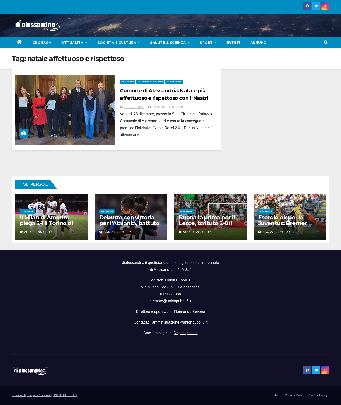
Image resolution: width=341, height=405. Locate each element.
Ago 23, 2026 (193, 232)
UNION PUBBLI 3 (65, 395)
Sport (207, 42)
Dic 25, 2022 (134, 107)
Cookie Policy (318, 395)
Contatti (275, 395)
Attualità (72, 42)
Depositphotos (185, 333)
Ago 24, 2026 (34, 232)
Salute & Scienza (168, 42)
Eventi (233, 42)
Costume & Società (150, 81)
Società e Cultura (117, 42)
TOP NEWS (27, 211)
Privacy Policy (294, 395)
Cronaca (41, 42)
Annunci (258, 42)
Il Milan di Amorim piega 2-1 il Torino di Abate (46, 223)
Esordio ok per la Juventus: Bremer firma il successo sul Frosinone (285, 226)
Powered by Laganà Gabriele (31, 395)
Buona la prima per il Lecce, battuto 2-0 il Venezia (207, 223)
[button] (326, 42)
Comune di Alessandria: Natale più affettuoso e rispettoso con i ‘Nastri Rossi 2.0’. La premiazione (164, 98)
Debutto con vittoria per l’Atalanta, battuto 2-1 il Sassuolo (129, 223)
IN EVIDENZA (174, 81)
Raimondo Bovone (168, 107)
